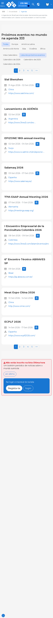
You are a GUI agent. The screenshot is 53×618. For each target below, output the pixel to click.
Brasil (10, 273)
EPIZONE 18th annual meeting (24, 138)
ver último (10, 374)
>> (36, 70)
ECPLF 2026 (12, 321)
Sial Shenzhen (13, 79)
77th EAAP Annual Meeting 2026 (26, 196)
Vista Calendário (10, 55)
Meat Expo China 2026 (19, 292)
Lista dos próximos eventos (33, 55)
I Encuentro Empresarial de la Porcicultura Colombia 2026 (24, 228)
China (11, 89)
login (28, 388)
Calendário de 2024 (11, 64)
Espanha (12, 177)
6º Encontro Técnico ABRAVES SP (24, 261)
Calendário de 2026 (11, 60)
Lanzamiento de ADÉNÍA (21, 108)
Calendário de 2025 (32, 60)
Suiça (10, 148)
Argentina (13, 119)
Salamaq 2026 (13, 167)
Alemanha (13, 207)
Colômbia (12, 240)
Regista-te (14, 388)
